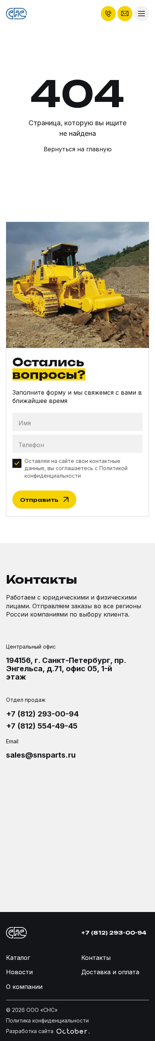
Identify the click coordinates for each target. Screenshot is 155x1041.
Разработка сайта (29, 1031)
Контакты (96, 957)
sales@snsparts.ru (41, 755)
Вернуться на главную (78, 149)
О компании (24, 986)
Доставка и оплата (110, 972)
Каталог (18, 957)
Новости (19, 972)
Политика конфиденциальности (47, 1020)
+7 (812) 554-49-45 (42, 726)
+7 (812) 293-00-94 (42, 714)
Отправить (39, 500)
